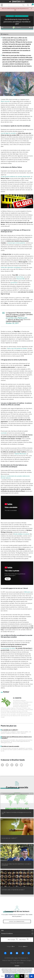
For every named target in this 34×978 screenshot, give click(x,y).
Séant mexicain (5, 101)
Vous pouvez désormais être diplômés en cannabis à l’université (16, 864)
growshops (14, 282)
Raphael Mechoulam (20, 453)
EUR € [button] (24, 946)
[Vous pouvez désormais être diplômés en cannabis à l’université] (17, 852)
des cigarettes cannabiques (11, 267)
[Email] (26, 976)
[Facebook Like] (12, 976)
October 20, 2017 (12, 323)
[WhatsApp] (17, 976)
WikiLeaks (27, 592)
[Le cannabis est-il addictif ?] (17, 826)
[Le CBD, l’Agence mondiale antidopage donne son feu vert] (17, 801)
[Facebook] (7, 976)
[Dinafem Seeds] (17, 1)
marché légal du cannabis (8, 133)
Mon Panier (31, 5)
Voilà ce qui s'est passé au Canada (17, 348)
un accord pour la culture (8, 648)
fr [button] (12, 946)
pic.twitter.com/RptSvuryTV (16, 318)
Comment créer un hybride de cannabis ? (13, 889)
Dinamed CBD (20, 278)
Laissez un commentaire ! (17, 921)
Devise (20, 946)
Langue (9, 946)
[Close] (31, 8)
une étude (4, 433)
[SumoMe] (31, 976)
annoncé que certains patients (16, 243)
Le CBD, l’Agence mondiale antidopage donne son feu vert (16, 813)
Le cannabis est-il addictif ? (10, 729)
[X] (21, 976)
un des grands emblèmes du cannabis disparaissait (15, 176)
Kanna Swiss (19, 277)
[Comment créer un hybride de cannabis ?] (17, 878)
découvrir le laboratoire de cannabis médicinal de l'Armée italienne (15, 477)
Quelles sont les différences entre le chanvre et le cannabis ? (17, 737)
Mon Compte (27, 5)
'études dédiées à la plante (21, 534)
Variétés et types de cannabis (10, 746)
